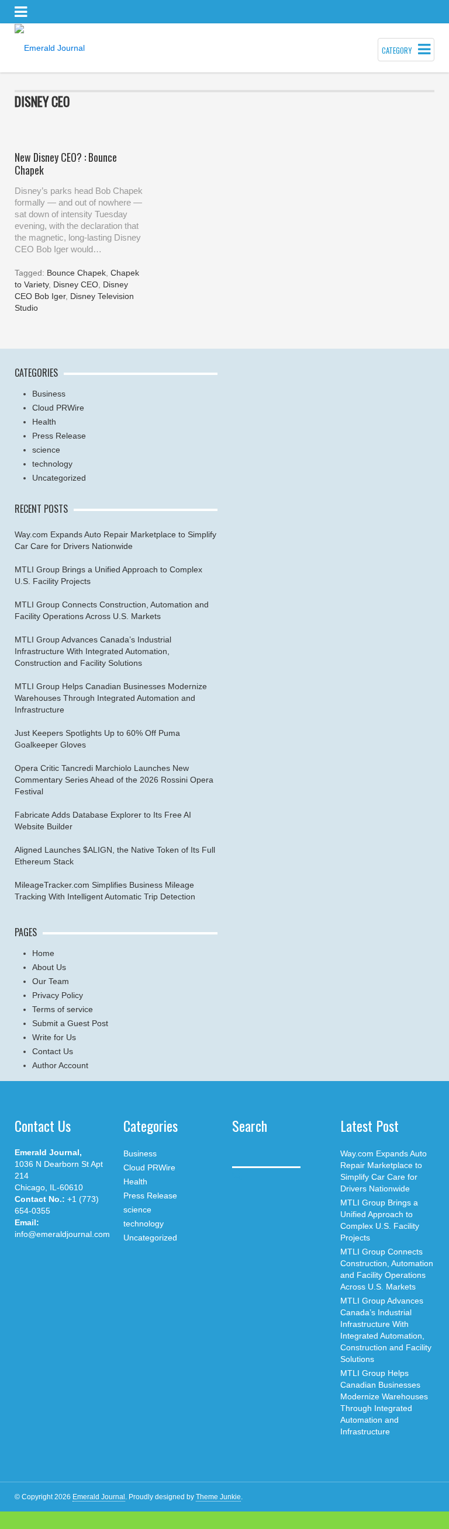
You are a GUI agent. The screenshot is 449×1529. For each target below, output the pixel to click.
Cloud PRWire (58, 407)
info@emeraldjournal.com (62, 1234)
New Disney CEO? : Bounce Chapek (66, 164)
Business (48, 393)
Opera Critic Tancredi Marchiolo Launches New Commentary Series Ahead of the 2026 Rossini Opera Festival (114, 779)
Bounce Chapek (76, 272)
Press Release (59, 435)
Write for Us (54, 1037)
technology (52, 463)
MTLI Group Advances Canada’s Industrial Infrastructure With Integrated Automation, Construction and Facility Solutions (93, 651)
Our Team (50, 981)
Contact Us (52, 1051)
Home (43, 953)
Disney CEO (75, 284)
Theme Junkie (218, 1497)
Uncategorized (59, 477)
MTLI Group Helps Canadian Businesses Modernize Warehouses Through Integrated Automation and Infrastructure (111, 698)
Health (44, 421)
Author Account (60, 1065)
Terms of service (62, 1009)
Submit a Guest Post (70, 1023)
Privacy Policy (57, 995)
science (46, 449)
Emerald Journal (98, 1497)
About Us (49, 967)
